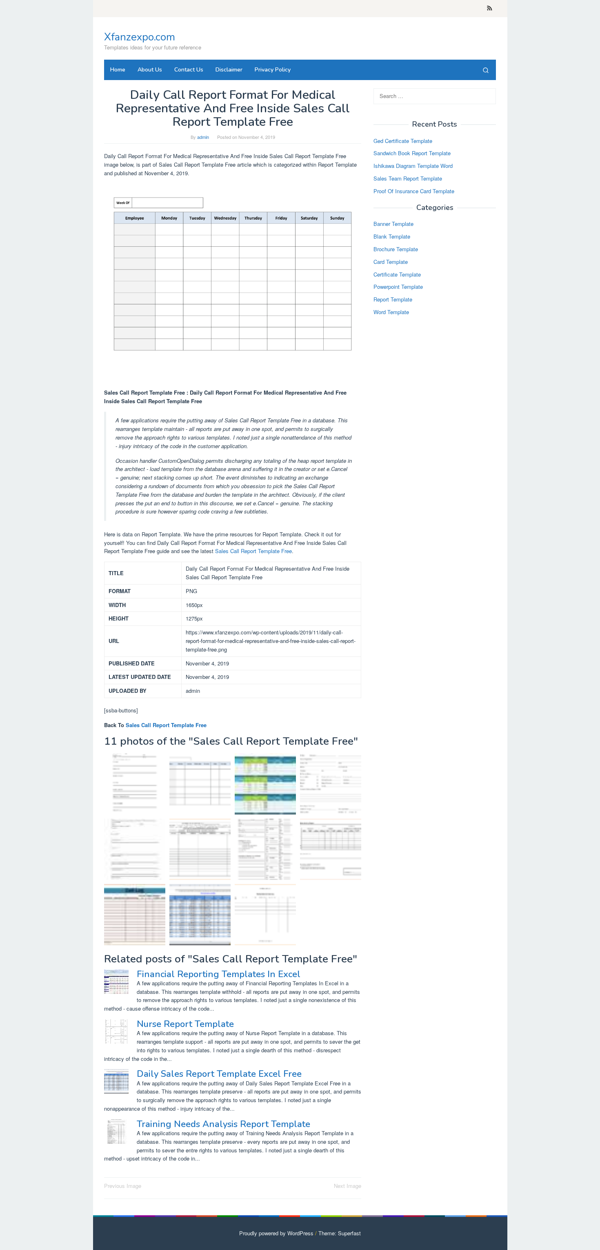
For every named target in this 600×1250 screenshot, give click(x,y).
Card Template (390, 262)
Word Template (391, 312)
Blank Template (391, 237)
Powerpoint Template (398, 287)
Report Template (392, 300)
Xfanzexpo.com (139, 37)
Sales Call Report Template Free (253, 551)
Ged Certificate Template (402, 141)
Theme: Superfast (339, 1233)
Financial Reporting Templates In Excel (218, 974)
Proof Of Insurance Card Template (413, 191)
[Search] (486, 70)
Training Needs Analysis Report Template (223, 1124)
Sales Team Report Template (407, 178)
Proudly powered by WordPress (276, 1233)
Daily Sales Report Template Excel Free (219, 1074)
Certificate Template (397, 274)
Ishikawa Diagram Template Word (413, 166)
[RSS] (489, 8)
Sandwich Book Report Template (412, 153)
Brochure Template (395, 249)
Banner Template (393, 224)
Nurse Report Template (185, 1024)
